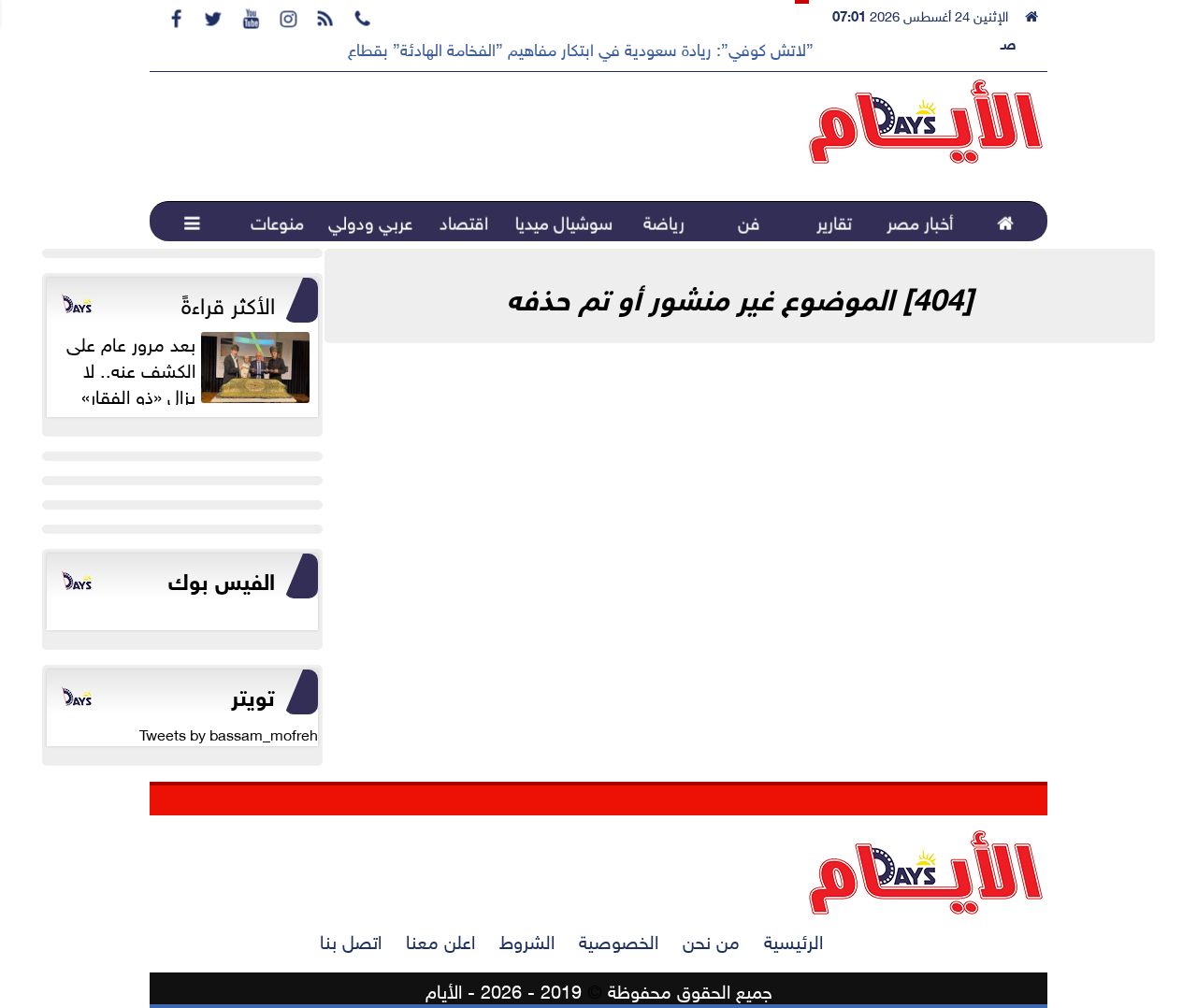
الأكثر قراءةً (228, 302)
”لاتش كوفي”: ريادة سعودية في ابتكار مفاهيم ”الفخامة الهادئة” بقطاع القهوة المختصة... (519, 48)
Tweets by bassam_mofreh (228, 733)
